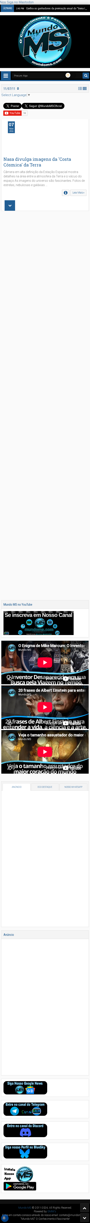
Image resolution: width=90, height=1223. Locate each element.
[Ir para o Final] (84, 1217)
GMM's (51, 1211)
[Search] (86, 76)
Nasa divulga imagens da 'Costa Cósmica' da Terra (37, 162)
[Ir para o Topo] (84, 1207)
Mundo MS (24, 1207)
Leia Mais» (78, 192)
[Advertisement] (45, 405)
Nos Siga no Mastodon (17, 2)
